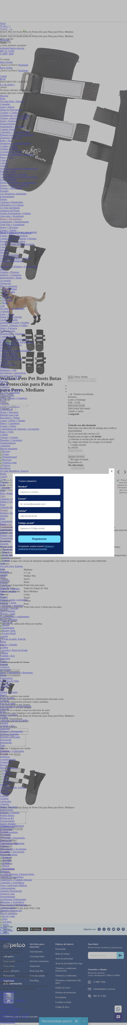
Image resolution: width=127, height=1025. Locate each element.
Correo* (22, 498)
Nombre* (22, 486)
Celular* (22, 511)
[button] (111, 471)
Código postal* (26, 523)
